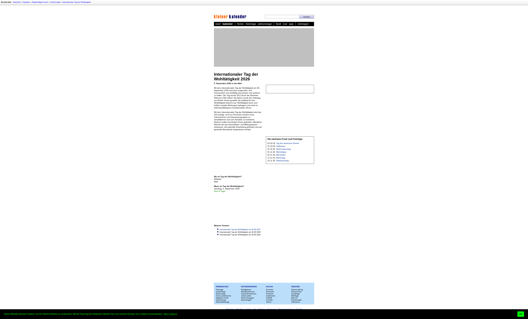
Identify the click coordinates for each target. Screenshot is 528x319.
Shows (268, 302)
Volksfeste (295, 302)
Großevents (270, 296)
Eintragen (303, 24)
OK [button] (520, 314)
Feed (278, 24)
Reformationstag (283, 149)
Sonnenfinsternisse (248, 294)
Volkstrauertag (282, 161)
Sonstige (295, 287)
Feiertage (251, 24)
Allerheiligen (281, 152)
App (291, 24)
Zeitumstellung (297, 290)
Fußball (269, 298)
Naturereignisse (249, 287)
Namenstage (221, 300)
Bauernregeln (246, 300)
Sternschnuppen (247, 298)
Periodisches (222, 287)
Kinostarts (270, 292)
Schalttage (295, 294)
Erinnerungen (296, 300)
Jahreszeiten (246, 296)
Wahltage (295, 296)
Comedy (269, 300)
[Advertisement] (264, 47)
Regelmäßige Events (40, 2)
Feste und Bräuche (223, 296)
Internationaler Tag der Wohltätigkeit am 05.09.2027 (239, 229)
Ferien (240, 24)
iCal (285, 24)
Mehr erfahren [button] (170, 314)
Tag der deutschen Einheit (287, 143)
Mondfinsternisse (248, 292)
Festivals (269, 294)
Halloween (280, 146)
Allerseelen (281, 155)
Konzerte (269, 290)
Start (218, 24)
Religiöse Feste (222, 298)
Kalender (26, 2)
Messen (294, 298)
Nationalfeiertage (222, 302)
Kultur (269, 287)
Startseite (16, 2)
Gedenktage (221, 292)
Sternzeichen (296, 292)
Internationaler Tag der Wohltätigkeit (76, 2)
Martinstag (280, 158)
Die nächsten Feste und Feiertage (284, 139)
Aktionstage (55, 2)
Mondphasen (246, 290)
